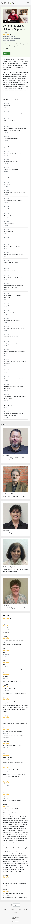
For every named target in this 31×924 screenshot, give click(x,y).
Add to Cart (6, 53)
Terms (26, 909)
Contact (20, 909)
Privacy (15, 912)
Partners (13, 909)
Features (6, 909)
